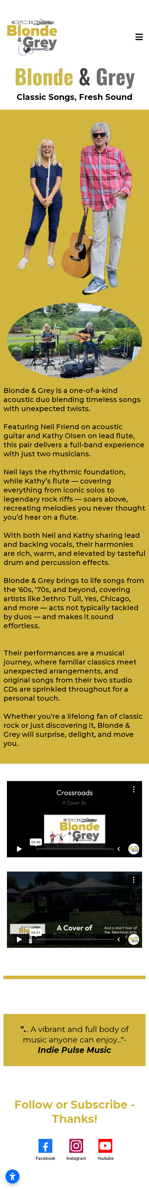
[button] (138, 37)
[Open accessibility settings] (12, 1176)
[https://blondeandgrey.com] (32, 36)
